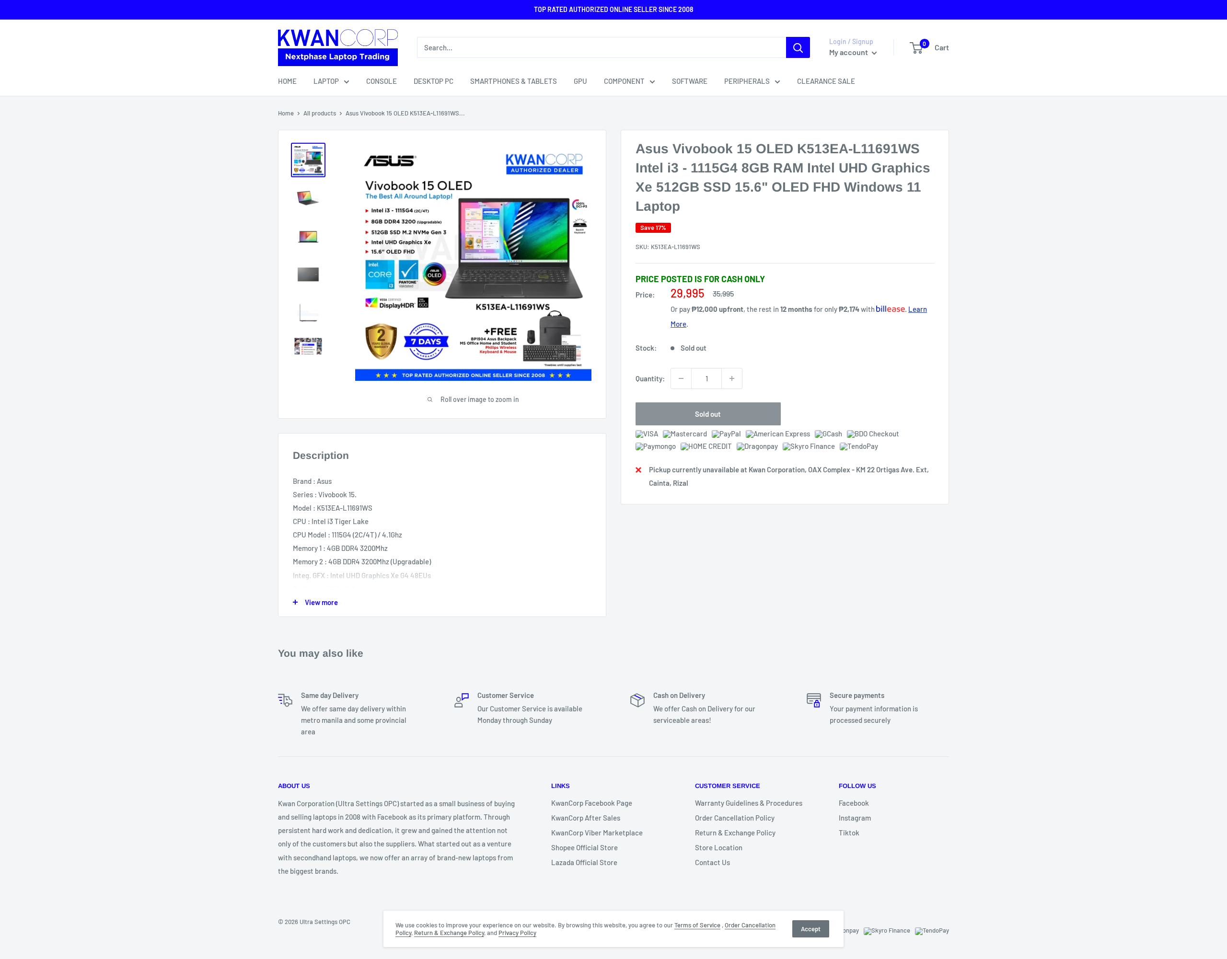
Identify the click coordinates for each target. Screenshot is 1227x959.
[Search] (798, 47)
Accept (811, 929)
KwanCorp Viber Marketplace (597, 832)
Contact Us (712, 862)
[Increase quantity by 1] (732, 378)
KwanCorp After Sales (585, 817)
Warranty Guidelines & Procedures (748, 803)
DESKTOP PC (433, 81)
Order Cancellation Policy (735, 817)
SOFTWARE (689, 81)
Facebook (854, 803)
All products (319, 113)
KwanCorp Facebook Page (591, 803)
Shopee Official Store (584, 847)
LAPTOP (326, 81)
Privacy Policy (517, 932)
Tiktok (849, 832)
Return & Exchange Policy (735, 832)
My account (849, 52)
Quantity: (650, 378)
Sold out (708, 414)
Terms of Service (697, 925)
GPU (580, 81)
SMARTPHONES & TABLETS (513, 81)
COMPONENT (624, 81)
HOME (287, 81)
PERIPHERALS (747, 81)
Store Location (718, 847)
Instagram (855, 817)
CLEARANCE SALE (826, 81)
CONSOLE (381, 81)
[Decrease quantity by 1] (681, 378)
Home (286, 113)
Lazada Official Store (584, 862)
